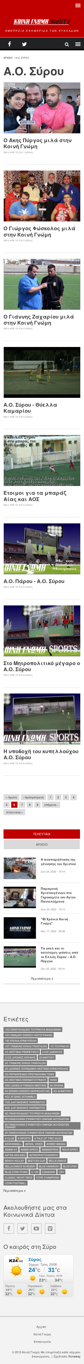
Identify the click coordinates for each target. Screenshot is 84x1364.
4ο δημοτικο (62, 1091)
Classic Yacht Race (18, 1177)
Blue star (70, 1166)
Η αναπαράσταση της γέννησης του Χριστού (58, 861)
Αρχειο (42, 844)
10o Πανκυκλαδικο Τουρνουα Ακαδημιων (33, 1029)
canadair (48, 1172)
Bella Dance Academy (20, 1166)
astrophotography (43, 1155)
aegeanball (13, 1144)
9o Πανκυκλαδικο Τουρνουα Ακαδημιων (32, 1113)
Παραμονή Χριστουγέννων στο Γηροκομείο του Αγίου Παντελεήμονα (58, 895)
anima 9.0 (11, 1149)
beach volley (14, 1160)
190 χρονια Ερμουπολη (20, 1040)
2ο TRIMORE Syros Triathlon (25, 1063)
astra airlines (15, 1155)
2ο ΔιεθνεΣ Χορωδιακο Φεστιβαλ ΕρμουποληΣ (36, 1068)
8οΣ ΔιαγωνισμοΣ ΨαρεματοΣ (25, 1108)
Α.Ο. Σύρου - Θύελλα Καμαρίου (30, 407)
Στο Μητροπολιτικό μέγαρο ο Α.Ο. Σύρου (42, 666)
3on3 (53, 1080)
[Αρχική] (42, 22)
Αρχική (41, 1326)
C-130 (34, 1172)
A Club (9, 1138)
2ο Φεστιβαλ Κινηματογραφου (25, 1080)
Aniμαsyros (50, 1149)
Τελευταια (56, 834)
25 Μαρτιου (46, 1057)
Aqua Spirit (70, 1149)
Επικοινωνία (42, 1341)
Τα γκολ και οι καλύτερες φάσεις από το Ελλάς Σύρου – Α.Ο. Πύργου (59, 954)
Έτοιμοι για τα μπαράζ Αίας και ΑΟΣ (35, 495)
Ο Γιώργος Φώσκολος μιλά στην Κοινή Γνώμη (39, 231)
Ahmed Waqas (55, 1144)
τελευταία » (14, 812)
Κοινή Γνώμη (42, 1334)
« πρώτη (11, 797)
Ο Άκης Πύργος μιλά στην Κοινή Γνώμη (38, 143)
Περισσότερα (41, 978)
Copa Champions (47, 1177)
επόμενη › (51, 805)
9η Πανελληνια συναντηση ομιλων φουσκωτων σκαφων (37, 1126)
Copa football (15, 1183)
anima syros (29, 1149)
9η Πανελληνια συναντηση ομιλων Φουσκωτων (37, 1119)
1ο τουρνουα (59, 1046)
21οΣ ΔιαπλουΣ (52, 1052)
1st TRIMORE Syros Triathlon (26, 1046)
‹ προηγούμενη (33, 797)
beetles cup (36, 1160)
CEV (61, 1172)
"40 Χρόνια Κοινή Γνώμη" (54, 921)
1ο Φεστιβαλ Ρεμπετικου (21, 1052)
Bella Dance (57, 1160)
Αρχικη (8, 57)
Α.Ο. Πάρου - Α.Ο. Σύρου (34, 581)
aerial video (34, 1144)
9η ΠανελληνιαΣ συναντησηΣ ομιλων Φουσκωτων (38, 1132)
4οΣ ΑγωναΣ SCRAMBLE (20, 1096)
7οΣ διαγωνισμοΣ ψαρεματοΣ (25, 1102)
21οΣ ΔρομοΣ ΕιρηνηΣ (20, 1057)
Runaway (74, 1356)
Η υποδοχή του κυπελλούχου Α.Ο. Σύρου (41, 754)
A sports (24, 1138)
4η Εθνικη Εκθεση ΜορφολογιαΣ (27, 1091)
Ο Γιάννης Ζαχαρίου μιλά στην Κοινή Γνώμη (39, 319)
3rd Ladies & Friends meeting (25, 1085)
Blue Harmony (49, 1166)
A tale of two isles (48, 1138)
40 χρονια (56, 1085)
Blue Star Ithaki (16, 1172)
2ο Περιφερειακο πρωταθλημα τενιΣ (29, 1074)
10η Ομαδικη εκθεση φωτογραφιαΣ (28, 1035)
